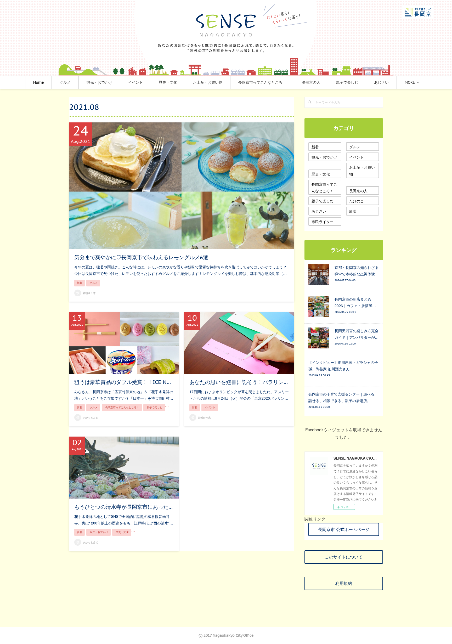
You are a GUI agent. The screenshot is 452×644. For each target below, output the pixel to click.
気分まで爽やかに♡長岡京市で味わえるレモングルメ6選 (141, 257)
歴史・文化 (168, 82)
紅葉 (353, 211)
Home (38, 82)
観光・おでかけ (99, 82)
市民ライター (323, 221)
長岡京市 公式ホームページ (344, 529)
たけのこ (356, 201)
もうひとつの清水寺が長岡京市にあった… (123, 507)
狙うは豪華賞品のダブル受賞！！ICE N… (122, 382)
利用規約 (343, 583)
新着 (79, 283)
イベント (135, 82)
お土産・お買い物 (207, 82)
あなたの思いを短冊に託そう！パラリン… (238, 382)
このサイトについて (344, 557)
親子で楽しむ (347, 82)
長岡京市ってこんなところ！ (262, 82)
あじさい (381, 82)
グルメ (65, 82)
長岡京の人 (311, 82)
